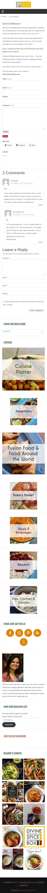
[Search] (42, 332)
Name (7, 79)
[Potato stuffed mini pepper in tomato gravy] (12, 837)
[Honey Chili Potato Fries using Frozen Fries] (34, 770)
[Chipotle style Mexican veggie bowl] (34, 860)
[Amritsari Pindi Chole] (12, 815)
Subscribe (9, 724)
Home (4, 17)
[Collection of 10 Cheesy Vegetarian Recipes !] (12, 792)
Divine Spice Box (18, 212)
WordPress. (32, 890)
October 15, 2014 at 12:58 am (22, 183)
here (17, 51)
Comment (9, 105)
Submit (5, 132)
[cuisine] (23, 369)
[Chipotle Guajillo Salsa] (34, 815)
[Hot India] (34, 837)
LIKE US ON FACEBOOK (15, 736)
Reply (41, 205)
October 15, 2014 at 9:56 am (23, 214)
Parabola (22, 890)
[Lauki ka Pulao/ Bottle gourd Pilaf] (12, 770)
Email (7, 87)
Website (5, 96)
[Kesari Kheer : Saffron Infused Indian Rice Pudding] (12, 860)
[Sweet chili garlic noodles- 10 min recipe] (34, 792)
